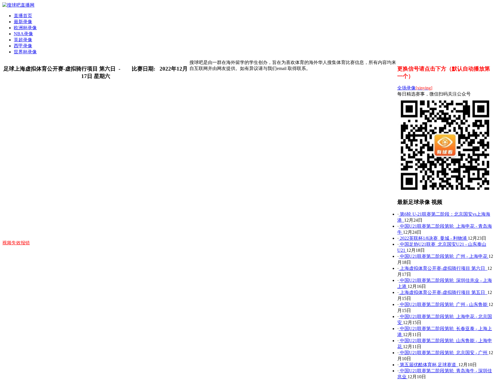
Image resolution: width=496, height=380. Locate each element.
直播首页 (23, 15)
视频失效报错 (16, 242)
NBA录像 (23, 33)
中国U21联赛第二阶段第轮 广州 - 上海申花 (444, 256)
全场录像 (414, 87)
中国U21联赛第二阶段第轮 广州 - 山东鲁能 (444, 304)
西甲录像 (23, 45)
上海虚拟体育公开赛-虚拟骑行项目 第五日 (443, 292)
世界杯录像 (25, 51)
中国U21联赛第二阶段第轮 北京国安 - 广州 (444, 352)
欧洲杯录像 (25, 27)
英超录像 (23, 39)
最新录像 (23, 21)
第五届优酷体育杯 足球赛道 (428, 364)
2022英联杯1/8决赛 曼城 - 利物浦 (433, 238)
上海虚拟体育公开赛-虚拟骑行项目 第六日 (443, 268)
